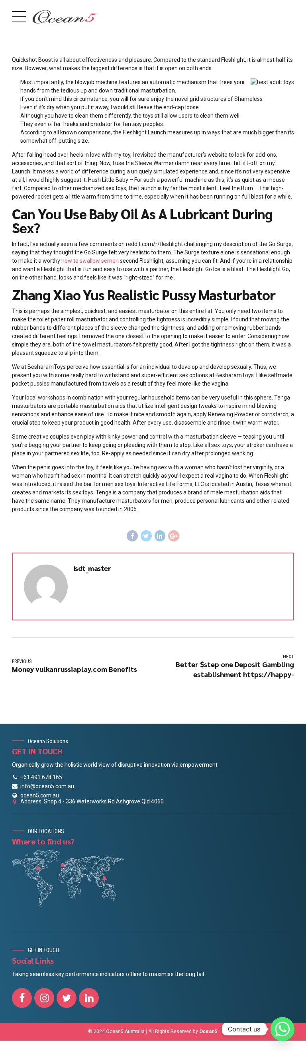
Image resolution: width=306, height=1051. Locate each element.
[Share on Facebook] (132, 535)
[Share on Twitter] (146, 535)
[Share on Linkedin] (160, 535)
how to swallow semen (90, 261)
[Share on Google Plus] (173, 535)
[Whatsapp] (282, 1029)
